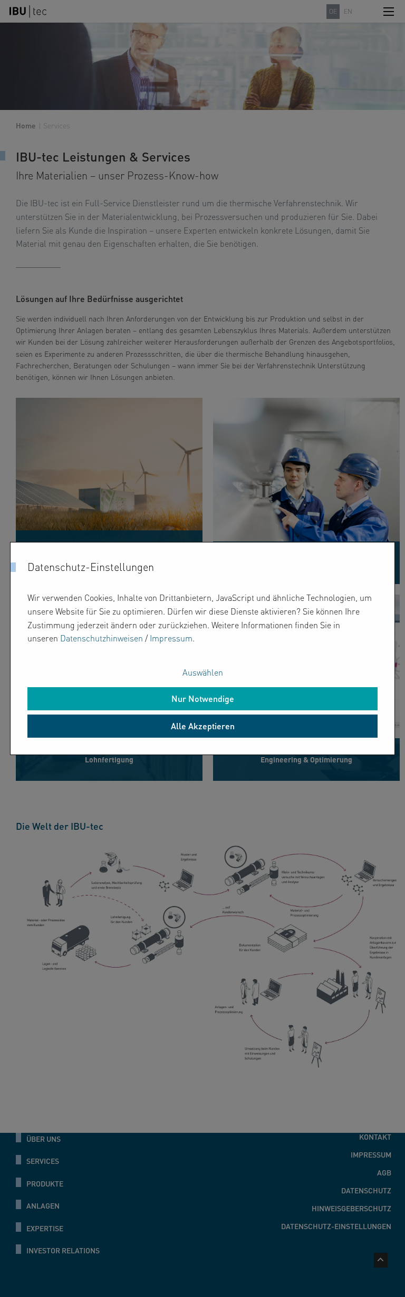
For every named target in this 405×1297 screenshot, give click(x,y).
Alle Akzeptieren (203, 725)
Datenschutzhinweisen (101, 638)
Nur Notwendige (202, 698)
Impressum (171, 638)
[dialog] (202, 648)
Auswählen (202, 672)
